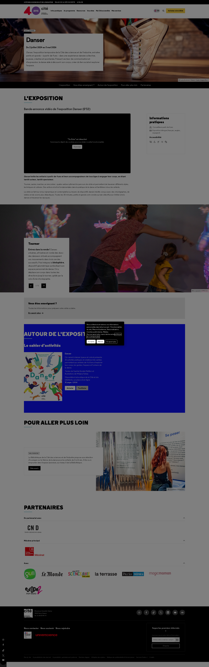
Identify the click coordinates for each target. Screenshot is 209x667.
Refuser (100, 342)
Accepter (91, 342)
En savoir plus (111, 342)
